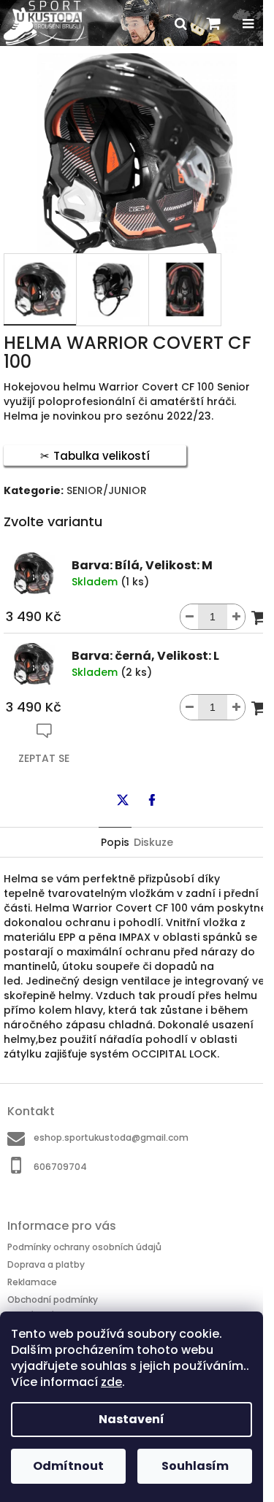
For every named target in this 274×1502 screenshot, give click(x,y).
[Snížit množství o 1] (189, 616)
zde (111, 1382)
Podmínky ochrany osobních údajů (84, 1247)
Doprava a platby (46, 1264)
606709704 (60, 1166)
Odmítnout (68, 1465)
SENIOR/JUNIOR (106, 490)
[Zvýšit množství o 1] (236, 616)
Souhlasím (195, 1465)
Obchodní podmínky (52, 1299)
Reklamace (32, 1282)
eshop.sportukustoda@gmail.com (111, 1137)
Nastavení (131, 1419)
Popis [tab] (115, 842)
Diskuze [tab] (153, 842)
